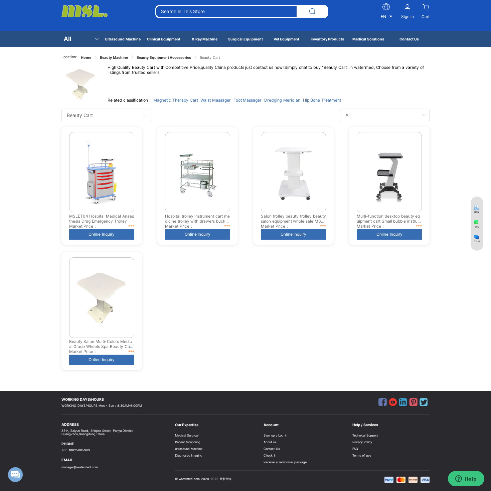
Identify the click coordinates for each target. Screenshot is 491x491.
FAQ (355, 449)
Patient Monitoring (188, 442)
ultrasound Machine (189, 449)
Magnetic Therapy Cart (175, 100)
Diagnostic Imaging (189, 455)
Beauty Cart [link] (210, 57)
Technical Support (365, 435)
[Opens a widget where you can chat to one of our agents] (466, 479)
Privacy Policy (362, 442)
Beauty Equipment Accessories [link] (164, 57)
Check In (270, 455)
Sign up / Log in (275, 435)
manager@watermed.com (79, 467)
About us (270, 442)
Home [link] (86, 57)
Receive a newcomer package (285, 462)
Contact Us (272, 449)
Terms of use (361, 455)
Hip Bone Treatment (322, 100)
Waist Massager (215, 100)
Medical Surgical (187, 435)
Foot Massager (247, 100)
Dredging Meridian (282, 100)
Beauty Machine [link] (114, 57)
